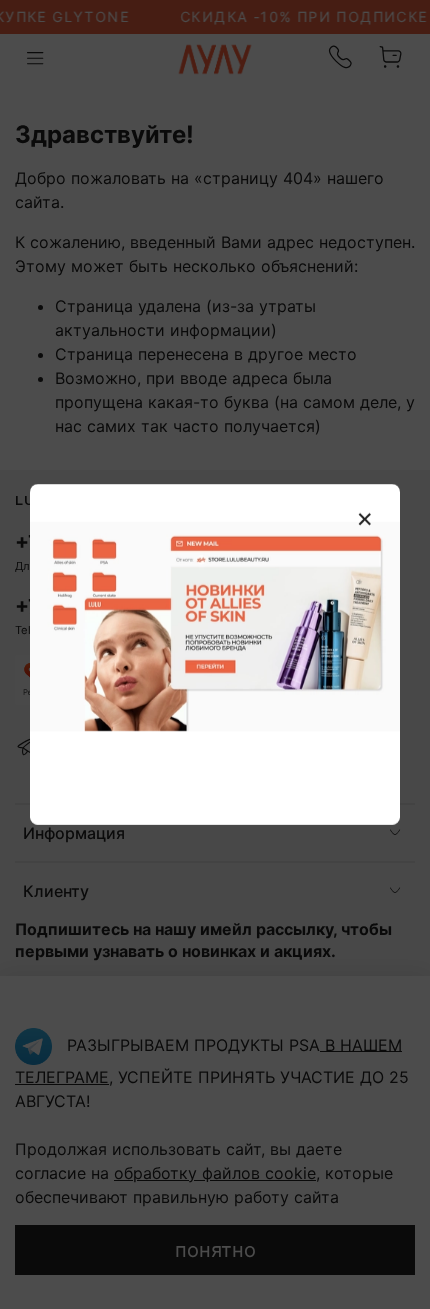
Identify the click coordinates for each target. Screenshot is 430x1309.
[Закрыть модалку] (365, 520)
